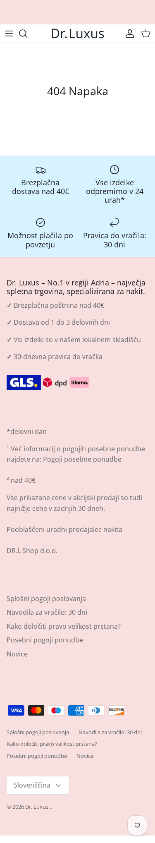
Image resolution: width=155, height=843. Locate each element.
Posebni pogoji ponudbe (45, 639)
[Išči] (27, 33)
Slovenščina (32, 785)
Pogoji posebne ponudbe (82, 459)
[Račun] (128, 33)
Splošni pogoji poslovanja (46, 598)
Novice (17, 654)
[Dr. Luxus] (78, 33)
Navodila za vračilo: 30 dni (47, 612)
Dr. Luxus (36, 806)
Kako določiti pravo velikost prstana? (64, 626)
